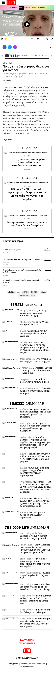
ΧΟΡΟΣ (25, 292)
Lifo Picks (11, 292)
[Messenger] (15, 47)
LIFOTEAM (7, 81)
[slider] (17, 38)
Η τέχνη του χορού (13, 241)
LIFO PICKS (8, 63)
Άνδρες (43, 292)
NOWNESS (41, 8)
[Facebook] (5, 47)
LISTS (34, 8)
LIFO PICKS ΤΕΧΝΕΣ (27, 296)
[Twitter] (10, 47)
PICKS (21, 8)
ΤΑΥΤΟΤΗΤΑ (27, 640)
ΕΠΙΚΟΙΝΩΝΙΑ (27, 643)
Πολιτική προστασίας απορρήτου (33, 663)
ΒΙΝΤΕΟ (34, 292)
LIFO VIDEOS (13, 8)
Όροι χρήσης (13, 663)
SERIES (27, 8)
